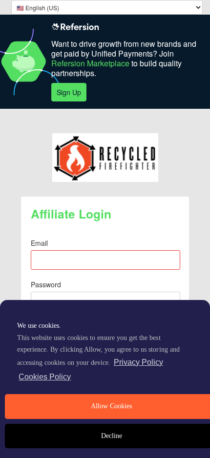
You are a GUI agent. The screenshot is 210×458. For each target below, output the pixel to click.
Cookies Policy (45, 377)
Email (39, 243)
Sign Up (69, 92)
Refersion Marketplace (90, 63)
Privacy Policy (138, 362)
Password (46, 284)
